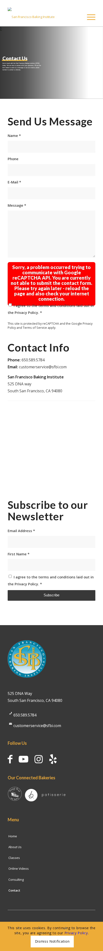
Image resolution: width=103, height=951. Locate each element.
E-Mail (14, 182)
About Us (15, 847)
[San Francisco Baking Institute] (43, 16)
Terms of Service (35, 327)
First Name (18, 554)
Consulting (16, 879)
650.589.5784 (24, 715)
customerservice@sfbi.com (43, 367)
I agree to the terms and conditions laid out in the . (51, 309)
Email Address (21, 530)
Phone (13, 158)
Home (12, 836)
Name (14, 135)
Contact (14, 890)
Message (17, 205)
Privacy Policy (26, 312)
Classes (14, 858)
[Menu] (88, 16)
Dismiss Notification (52, 941)
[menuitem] (88, 16)
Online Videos (18, 868)
